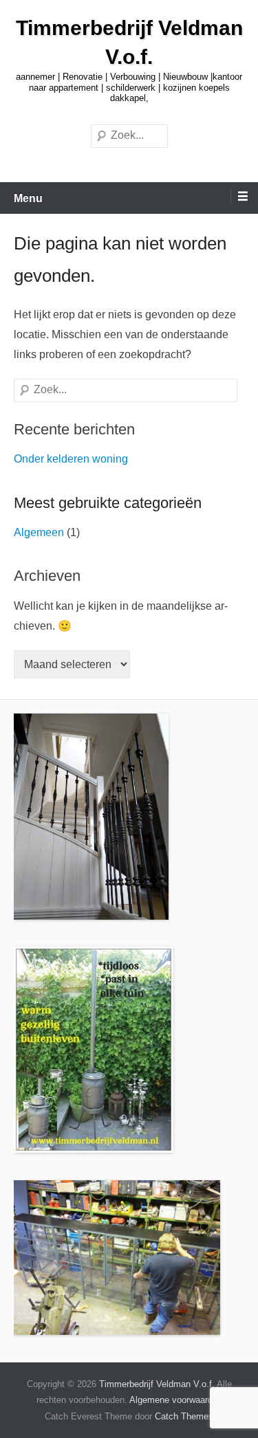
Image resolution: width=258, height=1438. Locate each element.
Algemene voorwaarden (175, 1400)
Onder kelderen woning (71, 459)
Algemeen (39, 532)
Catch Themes (184, 1416)
